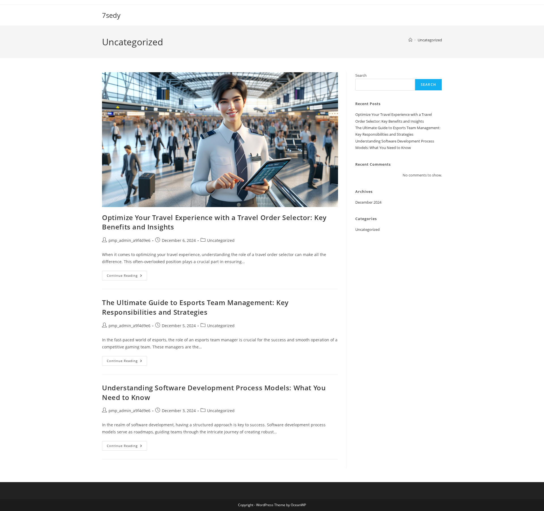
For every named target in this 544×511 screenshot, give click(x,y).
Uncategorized (430, 39)
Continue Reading (127, 276)
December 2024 (368, 202)
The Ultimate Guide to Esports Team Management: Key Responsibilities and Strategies (195, 307)
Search (361, 75)
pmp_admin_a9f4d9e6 (129, 240)
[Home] (410, 39)
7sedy (111, 15)
